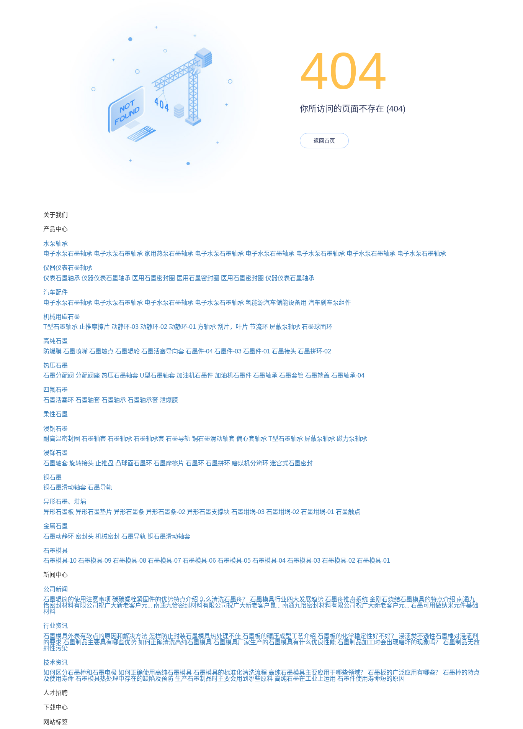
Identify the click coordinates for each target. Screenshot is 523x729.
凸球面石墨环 (133, 463)
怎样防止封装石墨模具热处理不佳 (195, 636)
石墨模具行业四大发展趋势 (287, 599)
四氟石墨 (55, 389)
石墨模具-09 (94, 560)
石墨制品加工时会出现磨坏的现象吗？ (389, 642)
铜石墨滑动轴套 (213, 438)
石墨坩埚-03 (248, 512)
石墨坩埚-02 (282, 512)
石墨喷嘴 (75, 351)
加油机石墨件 (195, 375)
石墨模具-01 (373, 560)
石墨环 (195, 463)
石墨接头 (284, 351)
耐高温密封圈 (61, 438)
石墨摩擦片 (169, 463)
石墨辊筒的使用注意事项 (77, 599)
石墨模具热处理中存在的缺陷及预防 (124, 678)
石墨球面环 (317, 326)
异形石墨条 (129, 512)
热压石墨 (55, 365)
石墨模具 (55, 550)
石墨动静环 (58, 536)
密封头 (84, 536)
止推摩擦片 (94, 326)
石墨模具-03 (303, 560)
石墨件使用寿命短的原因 (371, 678)
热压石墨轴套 (119, 375)
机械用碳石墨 (61, 317)
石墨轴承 (265, 375)
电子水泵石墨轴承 (67, 253)
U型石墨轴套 (157, 375)
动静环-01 (182, 326)
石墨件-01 (256, 351)
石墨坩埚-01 (317, 512)
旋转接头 (81, 463)
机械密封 (107, 536)
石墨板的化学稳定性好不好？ (357, 636)
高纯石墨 (55, 341)
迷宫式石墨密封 (291, 463)
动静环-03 (125, 326)
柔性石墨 (55, 414)
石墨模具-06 (199, 560)
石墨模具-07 (164, 560)
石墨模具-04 (269, 560)
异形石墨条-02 (165, 512)
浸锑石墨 (55, 453)
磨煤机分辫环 (250, 463)
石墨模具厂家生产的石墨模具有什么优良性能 (274, 642)
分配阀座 (87, 375)
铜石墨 (52, 477)
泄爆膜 (169, 400)
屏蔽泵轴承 (285, 326)
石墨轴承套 (142, 400)
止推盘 (104, 463)
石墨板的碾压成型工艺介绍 (279, 636)
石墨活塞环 (58, 400)
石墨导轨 (178, 438)
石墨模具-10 (60, 560)
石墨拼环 (218, 463)
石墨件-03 (228, 351)
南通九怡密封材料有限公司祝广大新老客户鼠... (217, 605)
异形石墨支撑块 (208, 512)
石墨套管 (291, 375)
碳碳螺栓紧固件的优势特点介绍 (155, 599)
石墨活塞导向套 (162, 351)
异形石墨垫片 (93, 512)
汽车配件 (55, 292)
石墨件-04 (199, 351)
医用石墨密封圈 (153, 278)
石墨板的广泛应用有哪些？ (404, 672)
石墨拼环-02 (314, 351)
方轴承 (207, 326)
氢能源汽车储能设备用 (276, 302)
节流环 (259, 326)
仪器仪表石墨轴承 (67, 267)
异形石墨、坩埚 (64, 501)
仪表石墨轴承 (61, 278)
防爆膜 (52, 351)
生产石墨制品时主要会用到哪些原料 (224, 678)
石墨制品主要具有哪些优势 (100, 642)
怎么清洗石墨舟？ (223, 599)
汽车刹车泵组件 (329, 302)
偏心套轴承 (251, 438)
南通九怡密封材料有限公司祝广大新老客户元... (345, 605)
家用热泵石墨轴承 (168, 253)
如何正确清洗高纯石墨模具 (175, 642)
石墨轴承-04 (347, 375)
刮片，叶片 (232, 326)
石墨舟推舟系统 (346, 599)
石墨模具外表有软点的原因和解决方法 (95, 636)
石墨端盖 (317, 375)
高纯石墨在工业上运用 (305, 678)
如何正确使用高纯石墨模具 (155, 672)
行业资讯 (55, 625)
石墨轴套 (87, 400)
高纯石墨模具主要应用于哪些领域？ (317, 672)
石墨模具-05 (234, 560)
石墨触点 (101, 351)
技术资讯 (55, 662)
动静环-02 (153, 326)
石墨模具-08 (129, 560)
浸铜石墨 (55, 428)
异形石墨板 (58, 512)
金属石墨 (55, 526)
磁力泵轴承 (352, 438)
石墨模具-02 (338, 560)
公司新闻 (55, 589)
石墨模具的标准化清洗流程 (230, 672)
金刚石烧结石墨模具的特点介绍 (412, 599)
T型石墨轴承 (60, 326)
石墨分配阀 (58, 375)
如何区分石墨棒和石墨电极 (80, 672)
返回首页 (324, 141)
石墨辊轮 (127, 351)
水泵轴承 (55, 243)
